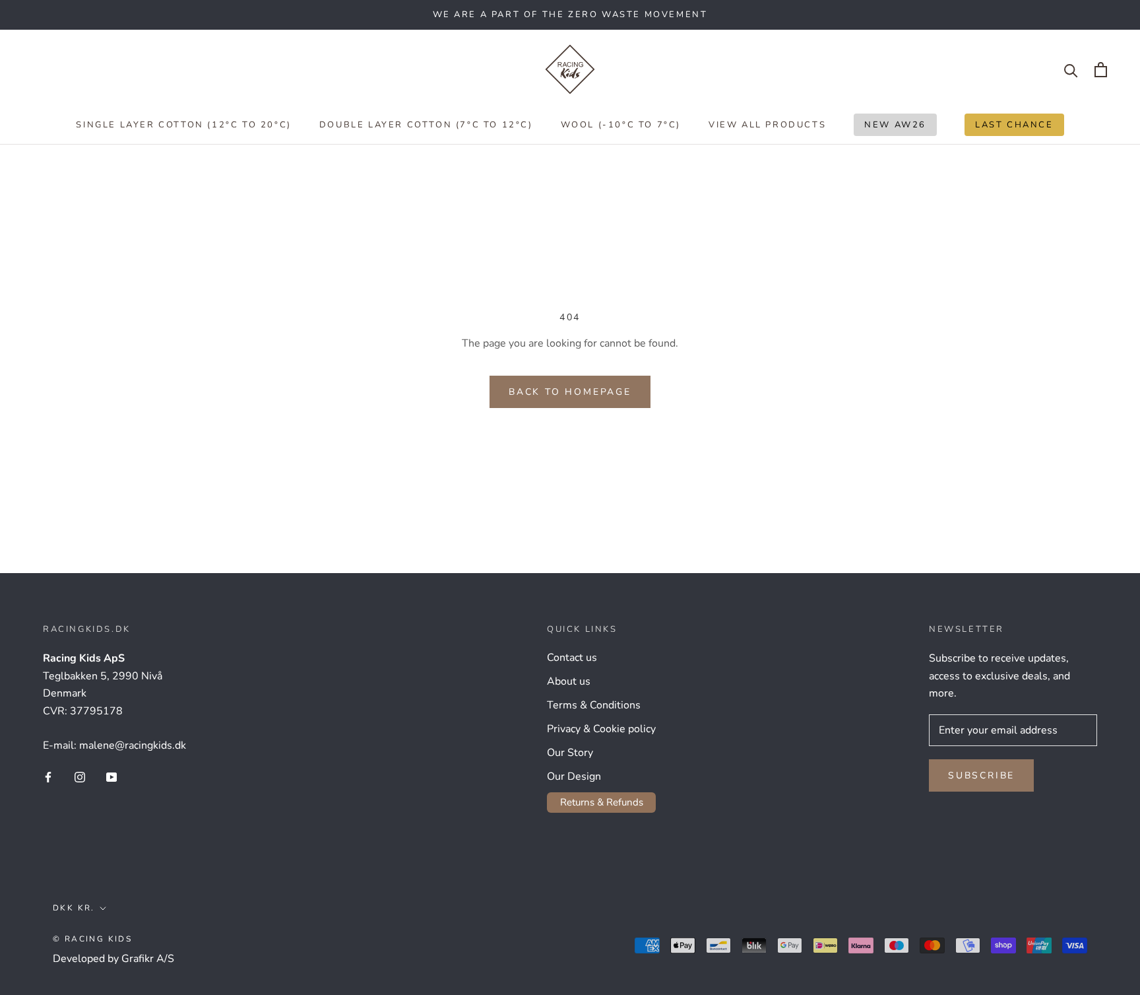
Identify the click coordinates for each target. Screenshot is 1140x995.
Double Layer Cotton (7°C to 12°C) (426, 125)
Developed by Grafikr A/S (113, 958)
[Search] (1071, 70)
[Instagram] (80, 776)
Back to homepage (570, 392)
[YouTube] (111, 776)
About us (568, 681)
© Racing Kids (92, 939)
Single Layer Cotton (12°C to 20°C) (183, 125)
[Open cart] (1100, 69)
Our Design (574, 776)
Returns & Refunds (601, 802)
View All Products (767, 125)
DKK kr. (74, 908)
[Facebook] (48, 776)
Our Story (570, 752)
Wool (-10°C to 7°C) (621, 125)
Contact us (572, 657)
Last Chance (1009, 127)
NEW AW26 (890, 127)
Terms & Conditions (594, 705)
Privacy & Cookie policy (601, 729)
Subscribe (981, 775)
